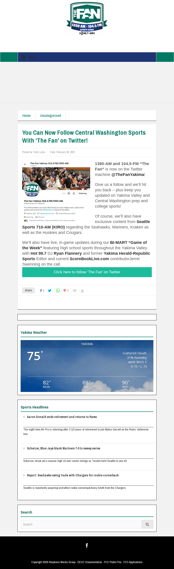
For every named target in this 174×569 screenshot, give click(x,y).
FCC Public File (112, 562)
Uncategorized (50, 115)
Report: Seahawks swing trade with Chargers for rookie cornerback (73, 475)
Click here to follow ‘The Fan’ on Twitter (87, 272)
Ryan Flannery (68, 253)
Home (26, 115)
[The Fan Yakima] (86, 18)
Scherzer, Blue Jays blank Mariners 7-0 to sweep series (63, 448)
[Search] (147, 524)
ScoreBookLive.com (89, 259)
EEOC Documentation (89, 562)
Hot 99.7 (38, 253)
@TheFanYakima (127, 174)
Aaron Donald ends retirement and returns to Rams (62, 417)
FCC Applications (133, 562)
